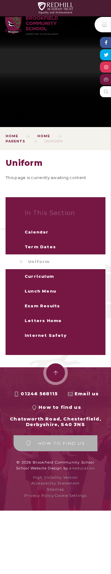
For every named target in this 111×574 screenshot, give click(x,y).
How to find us (60, 407)
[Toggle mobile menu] (103, 24)
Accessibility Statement (55, 483)
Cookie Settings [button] (71, 495)
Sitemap (55, 489)
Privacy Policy (39, 495)
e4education (82, 468)
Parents (15, 141)
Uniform (53, 141)
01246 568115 (39, 394)
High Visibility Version (55, 477)
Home (12, 136)
